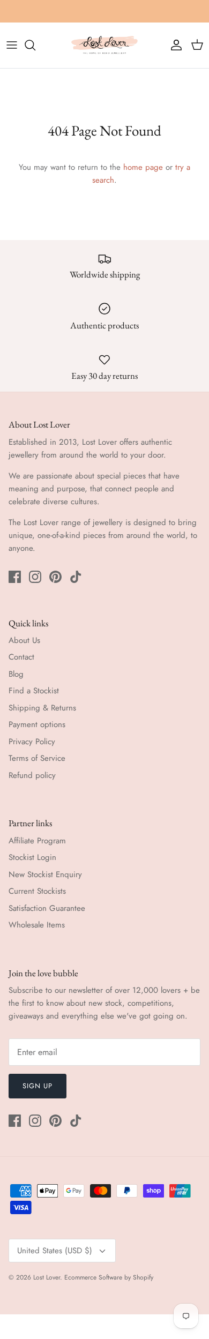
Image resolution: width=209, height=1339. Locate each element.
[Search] (35, 45)
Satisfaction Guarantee (47, 908)
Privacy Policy (32, 741)
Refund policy (32, 775)
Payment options (37, 724)
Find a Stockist (34, 691)
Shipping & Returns (42, 708)
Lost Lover (46, 1277)
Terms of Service (37, 758)
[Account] (173, 45)
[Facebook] (15, 577)
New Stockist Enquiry (45, 874)
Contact (21, 657)
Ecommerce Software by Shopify (108, 1277)
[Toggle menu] (12, 45)
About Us (24, 640)
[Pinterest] (55, 577)
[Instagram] (35, 577)
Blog (16, 674)
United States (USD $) (54, 1250)
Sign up (38, 1086)
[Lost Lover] (104, 45)
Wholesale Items (37, 925)
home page (143, 167)
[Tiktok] (76, 577)
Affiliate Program (37, 841)
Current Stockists (37, 891)
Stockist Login (32, 857)
